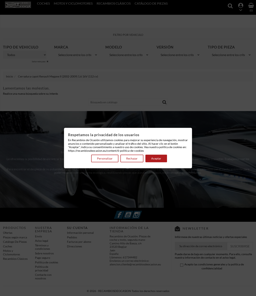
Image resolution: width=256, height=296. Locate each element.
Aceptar (156, 158)
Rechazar (132, 158)
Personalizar (105, 158)
